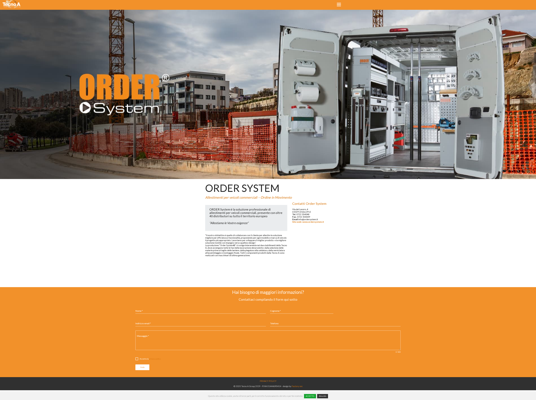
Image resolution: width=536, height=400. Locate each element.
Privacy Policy (268, 381)
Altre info (322, 396)
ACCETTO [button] (310, 396)
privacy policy (155, 359)
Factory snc (297, 386)
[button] (339, 4)
